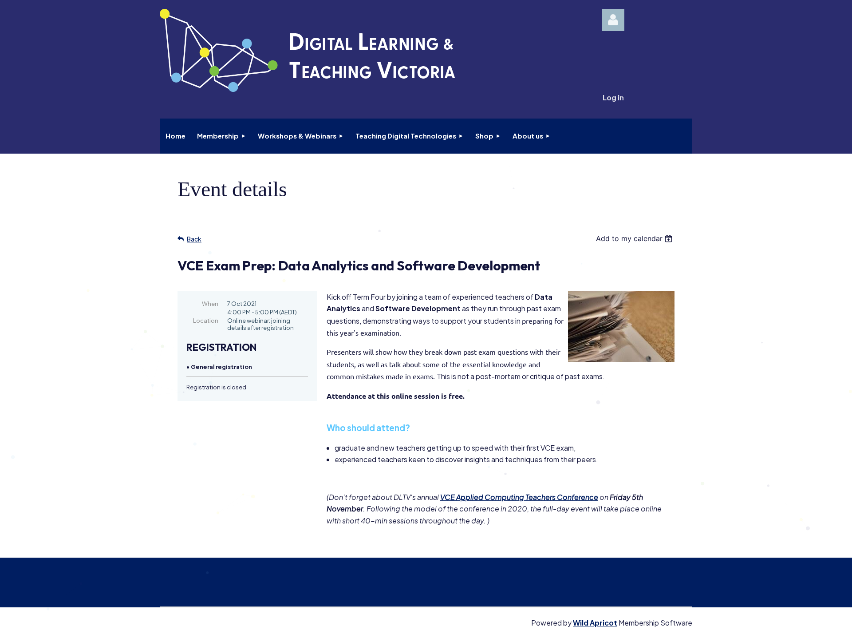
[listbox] (635, 238)
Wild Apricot (595, 622)
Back (194, 239)
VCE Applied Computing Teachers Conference (519, 497)
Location (205, 320)
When (210, 303)
